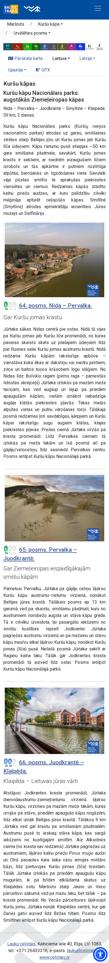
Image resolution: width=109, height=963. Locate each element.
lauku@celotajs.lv (83, 950)
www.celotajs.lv (54, 957)
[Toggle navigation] (98, 8)
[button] (50, 25)
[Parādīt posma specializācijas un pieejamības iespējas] (54, 46)
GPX (45, 70)
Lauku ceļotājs (21, 944)
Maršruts (15, 24)
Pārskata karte (28, 58)
